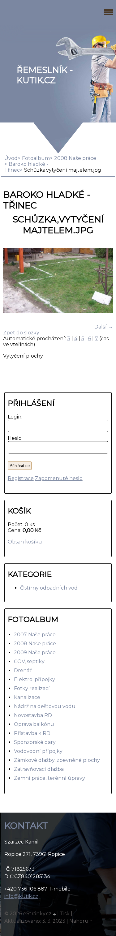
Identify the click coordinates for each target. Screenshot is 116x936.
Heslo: (14, 438)
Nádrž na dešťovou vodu (44, 706)
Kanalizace (27, 697)
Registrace (21, 478)
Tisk (65, 914)
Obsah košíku (25, 542)
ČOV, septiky (29, 661)
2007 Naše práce (35, 635)
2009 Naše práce (35, 652)
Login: (14, 417)
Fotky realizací (32, 688)
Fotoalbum (36, 158)
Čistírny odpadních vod (49, 588)
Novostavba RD (33, 715)
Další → (103, 327)
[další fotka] (103, 281)
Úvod (11, 158)
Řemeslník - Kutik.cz (45, 75)
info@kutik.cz (21, 896)
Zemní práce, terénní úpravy (49, 778)
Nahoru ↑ (81, 921)
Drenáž (23, 670)
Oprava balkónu (34, 724)
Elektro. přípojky (34, 679)
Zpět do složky (21, 333)
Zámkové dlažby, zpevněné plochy (57, 760)
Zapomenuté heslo (59, 478)
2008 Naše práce (35, 643)
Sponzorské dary (35, 742)
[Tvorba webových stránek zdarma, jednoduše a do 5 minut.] (55, 914)
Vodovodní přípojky (38, 751)
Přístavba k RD (32, 733)
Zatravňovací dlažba (39, 769)
